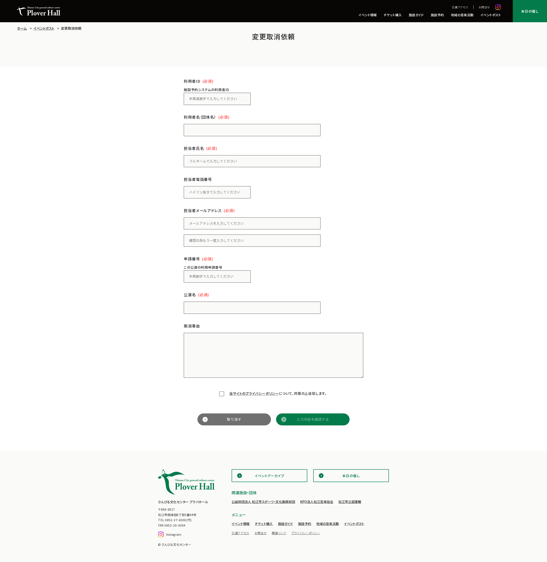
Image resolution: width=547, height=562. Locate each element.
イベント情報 (368, 15)
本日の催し (530, 11)
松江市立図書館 (349, 501)
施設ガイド (416, 15)
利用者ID (192, 81)
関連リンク (279, 533)
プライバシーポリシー (305, 533)
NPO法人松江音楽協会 (316, 501)
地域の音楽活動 (462, 15)
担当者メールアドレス (203, 210)
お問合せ (484, 7)
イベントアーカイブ (269, 475)
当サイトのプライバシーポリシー (254, 393)
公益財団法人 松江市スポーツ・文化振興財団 (263, 501)
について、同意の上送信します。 (278, 393)
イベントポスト (491, 15)
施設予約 (437, 15)
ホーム (22, 28)
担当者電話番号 (198, 179)
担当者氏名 (194, 148)
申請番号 (192, 258)
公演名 (190, 294)
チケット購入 (393, 15)
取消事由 (192, 326)
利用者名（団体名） (200, 117)
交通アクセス (460, 7)
